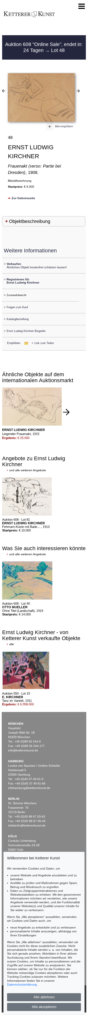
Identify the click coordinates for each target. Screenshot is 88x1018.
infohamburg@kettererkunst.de (29, 788)
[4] (3, 90)
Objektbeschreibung (29, 221)
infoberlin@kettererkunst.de (26, 825)
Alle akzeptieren (44, 1007)
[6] (78, 90)
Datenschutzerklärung (22, 984)
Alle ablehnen (44, 997)
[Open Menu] (81, 6)
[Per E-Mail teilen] (25, 343)
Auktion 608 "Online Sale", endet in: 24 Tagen (44, 47)
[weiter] (66, 412)
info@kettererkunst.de (23, 750)
